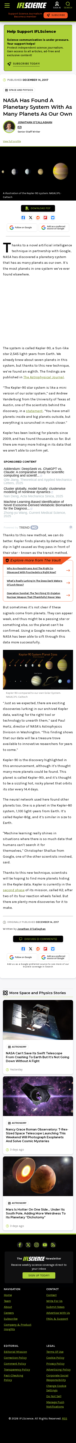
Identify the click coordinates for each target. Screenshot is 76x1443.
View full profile (12, 141)
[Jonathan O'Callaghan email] (20, 127)
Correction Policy (15, 1357)
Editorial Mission (15, 1351)
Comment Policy (15, 1363)
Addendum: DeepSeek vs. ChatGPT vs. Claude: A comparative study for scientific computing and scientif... (34, 472)
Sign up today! (38, 1275)
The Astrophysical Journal (43, 377)
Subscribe (11, 1318)
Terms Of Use (54, 1351)
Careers (9, 1313)
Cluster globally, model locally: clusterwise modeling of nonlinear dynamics (34, 490)
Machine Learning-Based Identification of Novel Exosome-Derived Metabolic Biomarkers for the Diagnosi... (38, 505)
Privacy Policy (55, 1363)
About (8, 1307)
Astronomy (19, 1046)
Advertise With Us (58, 1313)
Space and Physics (21, 90)
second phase (14, 890)
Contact (51, 1295)
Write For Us (54, 1301)
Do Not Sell (53, 1396)
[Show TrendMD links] (70, 526)
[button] (68, 4)
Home (8, 1295)
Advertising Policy (58, 1369)
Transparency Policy (17, 1369)
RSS (64, 1418)
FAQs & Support (57, 1318)
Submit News (55, 1307)
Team (7, 1301)
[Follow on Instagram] (36, 1245)
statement (34, 411)
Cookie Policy (55, 1357)
